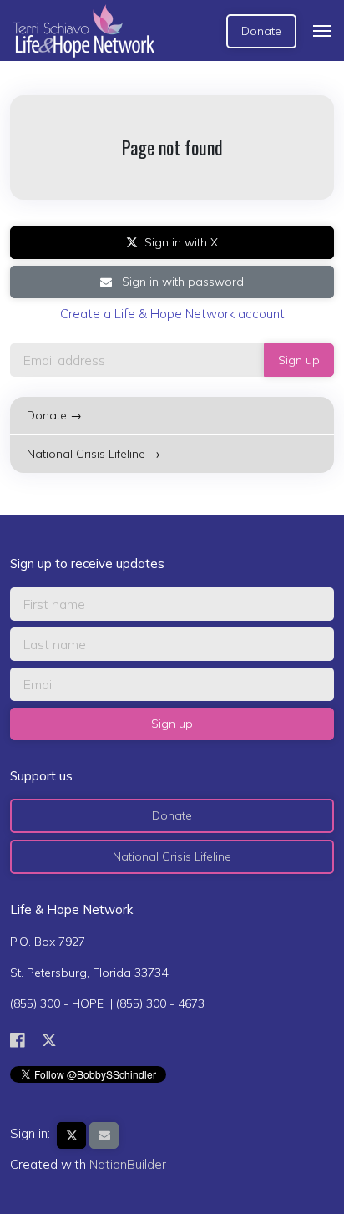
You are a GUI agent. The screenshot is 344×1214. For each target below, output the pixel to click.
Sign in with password (181, 281)
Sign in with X (181, 242)
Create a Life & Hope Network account (172, 314)
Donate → (54, 415)
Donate (261, 30)
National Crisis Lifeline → (93, 453)
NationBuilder (127, 1164)
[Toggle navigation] (322, 30)
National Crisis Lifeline (172, 856)
